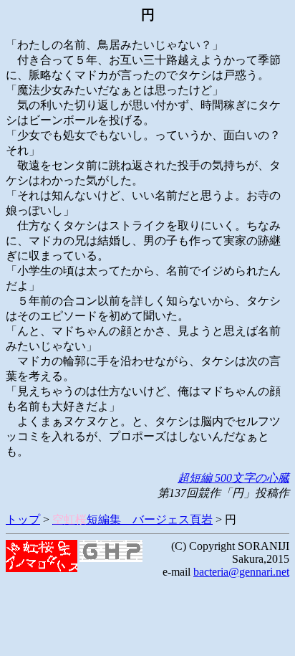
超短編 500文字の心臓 (233, 478)
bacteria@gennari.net (241, 572)
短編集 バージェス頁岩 (132, 519)
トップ (23, 519)
